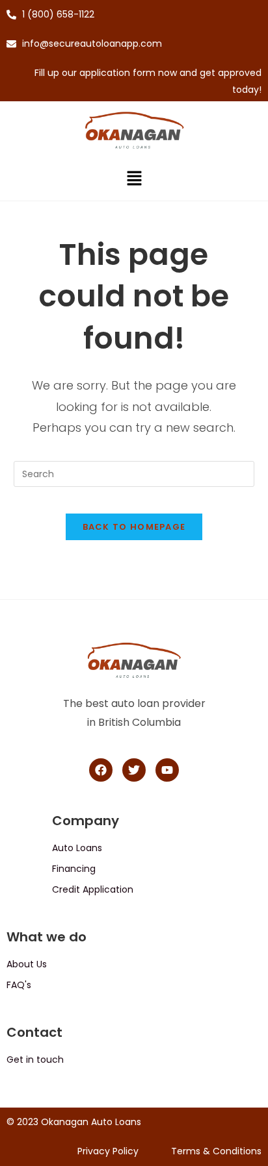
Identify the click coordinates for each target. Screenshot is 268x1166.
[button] (134, 180)
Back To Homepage (134, 527)
